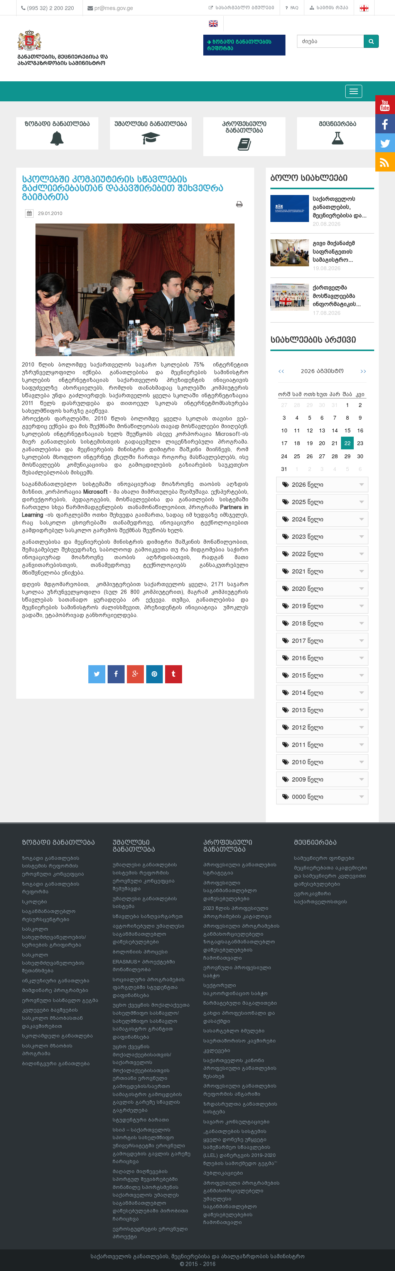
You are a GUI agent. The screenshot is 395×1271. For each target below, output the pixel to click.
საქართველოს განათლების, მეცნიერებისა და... (339, 207)
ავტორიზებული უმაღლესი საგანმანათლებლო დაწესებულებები (148, 934)
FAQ (293, 7)
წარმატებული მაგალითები (240, 1003)
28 (297, 405)
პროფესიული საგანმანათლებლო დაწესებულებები (230, 890)
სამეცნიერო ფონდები (324, 858)
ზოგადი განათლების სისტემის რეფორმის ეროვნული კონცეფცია (53, 866)
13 (322, 430)
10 (284, 430)
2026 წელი (306, 484)
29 (310, 405)
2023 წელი (306, 536)
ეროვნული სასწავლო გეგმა (60, 1000)
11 (297, 430)
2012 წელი (306, 727)
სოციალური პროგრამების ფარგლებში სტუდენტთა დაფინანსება (149, 987)
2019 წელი (306, 605)
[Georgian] (364, 8)
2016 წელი (306, 657)
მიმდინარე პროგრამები (55, 990)
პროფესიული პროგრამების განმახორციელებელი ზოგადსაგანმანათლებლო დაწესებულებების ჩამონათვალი (241, 941)
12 (310, 430)
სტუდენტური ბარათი (141, 1120)
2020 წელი (306, 588)
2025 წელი (306, 501)
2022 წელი (306, 553)
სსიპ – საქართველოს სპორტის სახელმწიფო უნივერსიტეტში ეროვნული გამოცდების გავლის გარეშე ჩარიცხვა (152, 1145)
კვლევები (216, 1050)
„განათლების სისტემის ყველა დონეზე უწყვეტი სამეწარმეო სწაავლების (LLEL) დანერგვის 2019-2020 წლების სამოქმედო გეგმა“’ (240, 1147)
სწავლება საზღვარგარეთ (148, 916)
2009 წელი (306, 779)
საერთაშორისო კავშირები (239, 1041)
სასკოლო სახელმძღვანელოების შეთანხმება (53, 962)
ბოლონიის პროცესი (140, 952)
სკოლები (34, 901)
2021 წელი (306, 571)
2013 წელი (306, 709)
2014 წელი (306, 692)
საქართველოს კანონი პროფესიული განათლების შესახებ (240, 1068)
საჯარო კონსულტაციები (236, 1122)
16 (360, 430)
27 (284, 405)
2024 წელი (306, 518)
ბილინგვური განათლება (56, 1063)
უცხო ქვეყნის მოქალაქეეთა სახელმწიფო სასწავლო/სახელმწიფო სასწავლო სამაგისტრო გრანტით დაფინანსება (151, 1020)
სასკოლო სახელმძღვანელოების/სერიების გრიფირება (54, 937)
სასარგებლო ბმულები (243, 7)
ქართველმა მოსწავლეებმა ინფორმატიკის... (337, 296)
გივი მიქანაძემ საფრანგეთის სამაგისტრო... (334, 251)
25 (297, 456)
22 (347, 443)
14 (335, 430)
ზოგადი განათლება (57, 124)
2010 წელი (306, 761)
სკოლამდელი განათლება (57, 1036)
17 (284, 443)
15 (347, 430)
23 (360, 443)
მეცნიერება (337, 124)
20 (322, 443)
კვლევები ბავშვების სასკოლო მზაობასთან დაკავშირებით (52, 1018)
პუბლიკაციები (223, 1173)
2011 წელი (306, 744)
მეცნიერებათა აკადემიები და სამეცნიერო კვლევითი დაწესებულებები (330, 875)
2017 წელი (306, 640)
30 (322, 405)
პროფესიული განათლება (244, 127)
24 (284, 456)
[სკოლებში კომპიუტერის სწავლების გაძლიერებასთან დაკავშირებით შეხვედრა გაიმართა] (135, 282)
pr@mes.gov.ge (114, 8)
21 (335, 443)
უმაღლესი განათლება (151, 124)
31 (335, 405)
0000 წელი (306, 796)
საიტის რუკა (331, 7)
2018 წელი (306, 623)
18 (297, 443)
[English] (213, 24)
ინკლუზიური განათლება (55, 981)
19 (310, 443)
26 (310, 456)
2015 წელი (306, 675)
